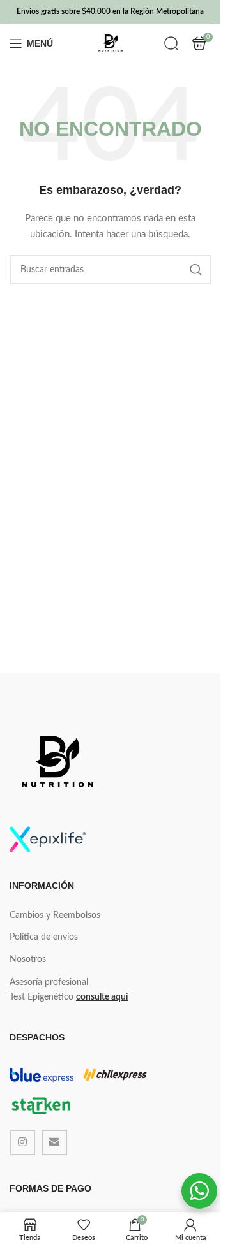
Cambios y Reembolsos (55, 915)
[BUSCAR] (196, 269)
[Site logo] (110, 43)
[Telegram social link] (54, 1142)
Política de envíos (44, 937)
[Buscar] (171, 43)
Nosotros (28, 959)
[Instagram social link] (22, 1142)
